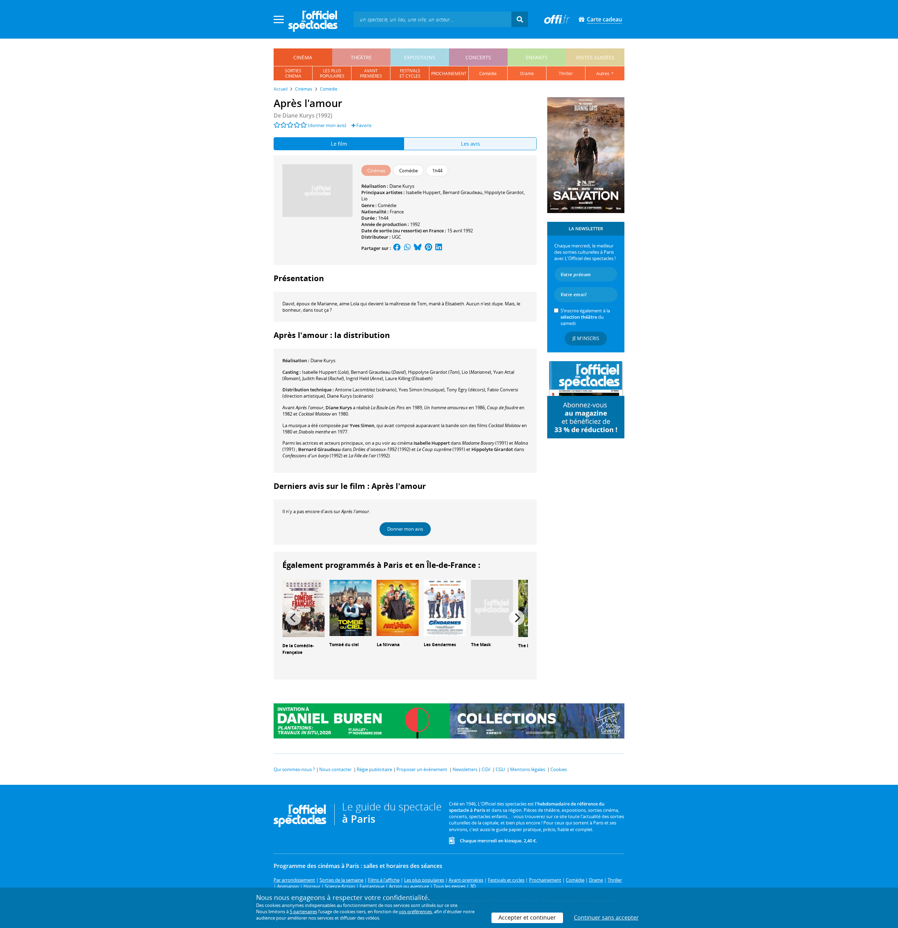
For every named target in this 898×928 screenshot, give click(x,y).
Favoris (363, 125)
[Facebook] (397, 248)
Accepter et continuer (527, 917)
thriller (566, 74)
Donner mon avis (405, 529)
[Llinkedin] (438, 248)
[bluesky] (418, 248)
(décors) (466, 389)
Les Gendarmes (440, 645)
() (325, 372)
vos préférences (415, 911)
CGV (486, 769)
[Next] (516, 617)
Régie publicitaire (374, 769)
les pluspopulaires (332, 73)
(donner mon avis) (327, 125)
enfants (537, 57)
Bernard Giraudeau (462, 192)
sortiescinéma (293, 73)
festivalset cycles (410, 73)
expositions (419, 57)
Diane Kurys (401, 186)
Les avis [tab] (470, 143)
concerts (478, 57)
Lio (364, 198)
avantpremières (371, 73)
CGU (500, 769)
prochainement (449, 74)
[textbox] (432, 19)
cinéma (302, 57)
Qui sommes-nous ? (294, 769)
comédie (488, 74)
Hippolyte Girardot (504, 192)
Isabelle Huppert (423, 192)
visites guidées (595, 57)
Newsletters (465, 769)
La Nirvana (388, 645)
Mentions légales (527, 769)
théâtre (361, 57)
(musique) (421, 389)
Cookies (558, 769)
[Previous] (293, 617)
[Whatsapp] (407, 248)
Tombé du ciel (344, 645)
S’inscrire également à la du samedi (585, 316)
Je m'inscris (585, 338)
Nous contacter (335, 769)
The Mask (481, 645)
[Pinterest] (428, 248)
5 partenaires (303, 911)
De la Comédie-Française (298, 649)
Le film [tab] (339, 143)
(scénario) (365, 389)
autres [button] (603, 74)
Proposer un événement (421, 769)
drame (527, 74)
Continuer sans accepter (606, 917)
